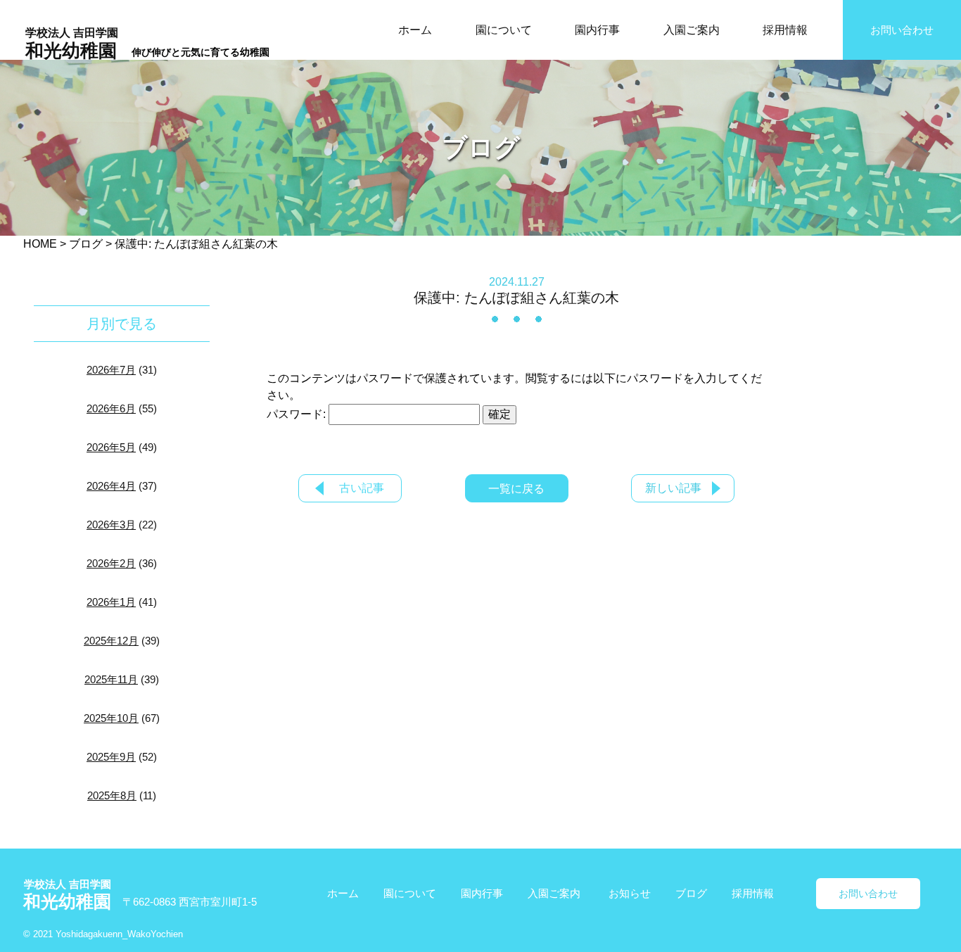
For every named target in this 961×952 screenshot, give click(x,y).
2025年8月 (111, 795)
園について (504, 30)
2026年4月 (111, 486)
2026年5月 (111, 447)
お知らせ (630, 893)
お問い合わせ (902, 30)
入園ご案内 (691, 30)
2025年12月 (111, 641)
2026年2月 (111, 563)
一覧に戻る (516, 489)
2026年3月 (111, 525)
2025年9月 (111, 757)
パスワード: (298, 414)
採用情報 (785, 30)
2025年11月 (111, 679)
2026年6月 (111, 408)
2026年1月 (111, 602)
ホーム (415, 30)
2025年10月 (111, 718)
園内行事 (597, 30)
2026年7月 (111, 370)
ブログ (691, 893)
